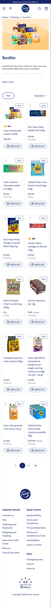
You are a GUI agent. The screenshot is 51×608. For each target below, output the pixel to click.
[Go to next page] (35, 465)
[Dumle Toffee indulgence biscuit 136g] (37, 225)
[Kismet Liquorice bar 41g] (37, 287)
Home (5, 17)
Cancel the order (11, 552)
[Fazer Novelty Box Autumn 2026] (13, 113)
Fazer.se (31, 568)
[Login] (10, 8)
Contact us (7, 515)
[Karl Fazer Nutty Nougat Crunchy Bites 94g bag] (13, 225)
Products (15, 17)
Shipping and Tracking (9, 534)
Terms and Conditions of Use (36, 534)
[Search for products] (39, 8)
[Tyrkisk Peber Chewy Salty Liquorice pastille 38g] (37, 411)
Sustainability (34, 515)
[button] (30, 105)
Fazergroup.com (35, 559)
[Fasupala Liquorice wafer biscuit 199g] (13, 344)
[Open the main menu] (4, 8)
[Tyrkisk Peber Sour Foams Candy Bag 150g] (37, 168)
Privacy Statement (36, 527)
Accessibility (33, 540)
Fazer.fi (30, 563)
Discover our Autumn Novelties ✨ (25, 2)
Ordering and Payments (9, 526)
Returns (6, 548)
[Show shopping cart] (46, 8)
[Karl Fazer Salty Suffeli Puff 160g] (37, 113)
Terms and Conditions (32, 521)
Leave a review (34, 544)
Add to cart (15, 146)
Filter (8, 95)
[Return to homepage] (25, 9)
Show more (8, 81)
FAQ (4, 519)
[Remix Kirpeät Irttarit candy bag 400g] (13, 287)
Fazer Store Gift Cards (10, 542)
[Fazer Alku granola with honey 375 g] (13, 411)
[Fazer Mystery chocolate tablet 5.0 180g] (13, 168)
